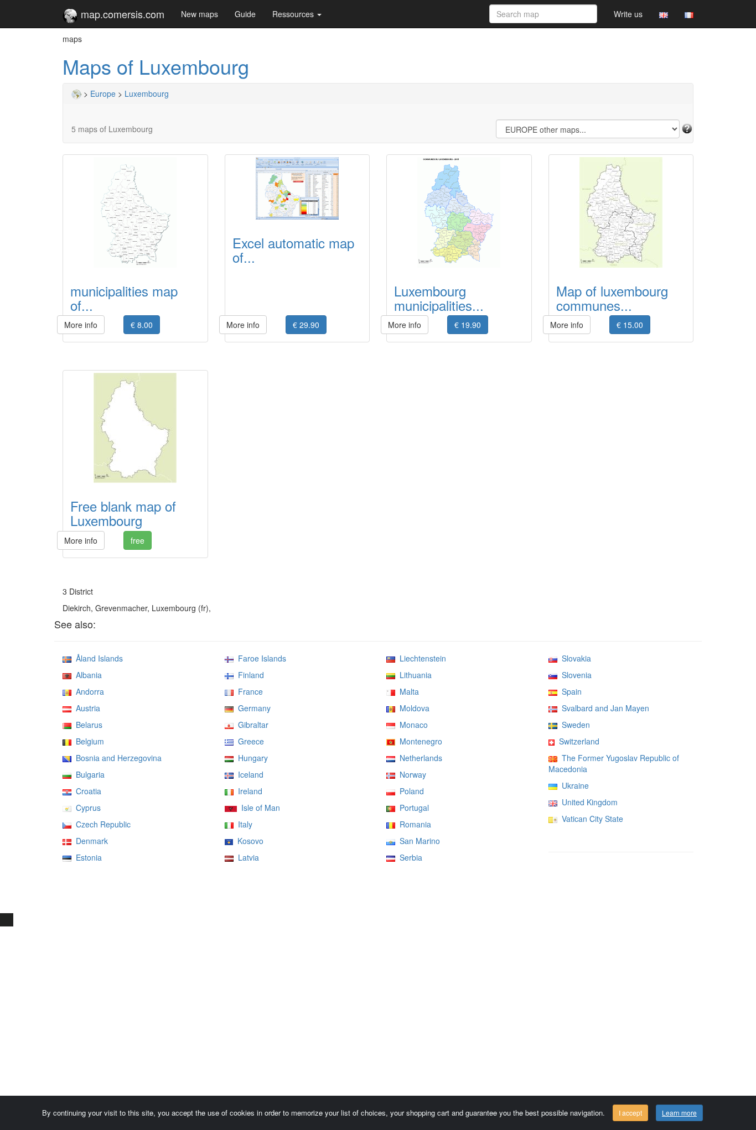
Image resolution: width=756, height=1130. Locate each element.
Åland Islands (97, 658)
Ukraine (573, 785)
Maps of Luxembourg (156, 66)
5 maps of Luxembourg (112, 128)
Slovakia (574, 658)
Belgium (87, 741)
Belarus (86, 724)
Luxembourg (147, 93)
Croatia (86, 790)
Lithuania (413, 674)
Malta (407, 691)
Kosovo (248, 840)
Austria (85, 708)
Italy (243, 824)
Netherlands (418, 757)
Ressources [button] (294, 13)
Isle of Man (258, 807)
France (248, 691)
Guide (245, 13)
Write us (628, 13)
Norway (410, 774)
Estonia (86, 857)
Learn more (679, 1112)
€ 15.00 (630, 324)
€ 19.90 (467, 324)
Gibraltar (251, 724)
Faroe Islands (260, 658)
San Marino (417, 840)
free (137, 540)
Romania (413, 824)
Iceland (248, 774)
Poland (409, 790)
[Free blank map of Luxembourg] (135, 428)
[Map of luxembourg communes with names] (621, 212)
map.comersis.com (121, 14)
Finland (249, 674)
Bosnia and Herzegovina (116, 757)
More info (80, 324)
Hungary (251, 757)
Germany (252, 708)
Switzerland (577, 741)
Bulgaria (88, 774)
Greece (249, 741)
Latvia (246, 857)
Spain (569, 691)
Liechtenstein (420, 658)
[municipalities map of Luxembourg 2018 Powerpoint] (135, 212)
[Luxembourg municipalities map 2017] (459, 212)
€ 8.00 (142, 324)
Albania (86, 674)
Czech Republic (101, 824)
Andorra (87, 691)
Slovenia (574, 674)
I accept (630, 1112)
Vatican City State (590, 818)
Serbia (408, 857)
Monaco (411, 724)
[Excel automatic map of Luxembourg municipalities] (297, 188)
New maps (199, 13)
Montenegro (418, 741)
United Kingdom (587, 802)
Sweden (573, 724)
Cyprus (86, 807)
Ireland (248, 790)
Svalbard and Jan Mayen (603, 708)
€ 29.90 (306, 324)
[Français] (689, 14)
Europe (103, 93)
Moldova (412, 708)
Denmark (89, 840)
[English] (663, 14)
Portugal (412, 807)
